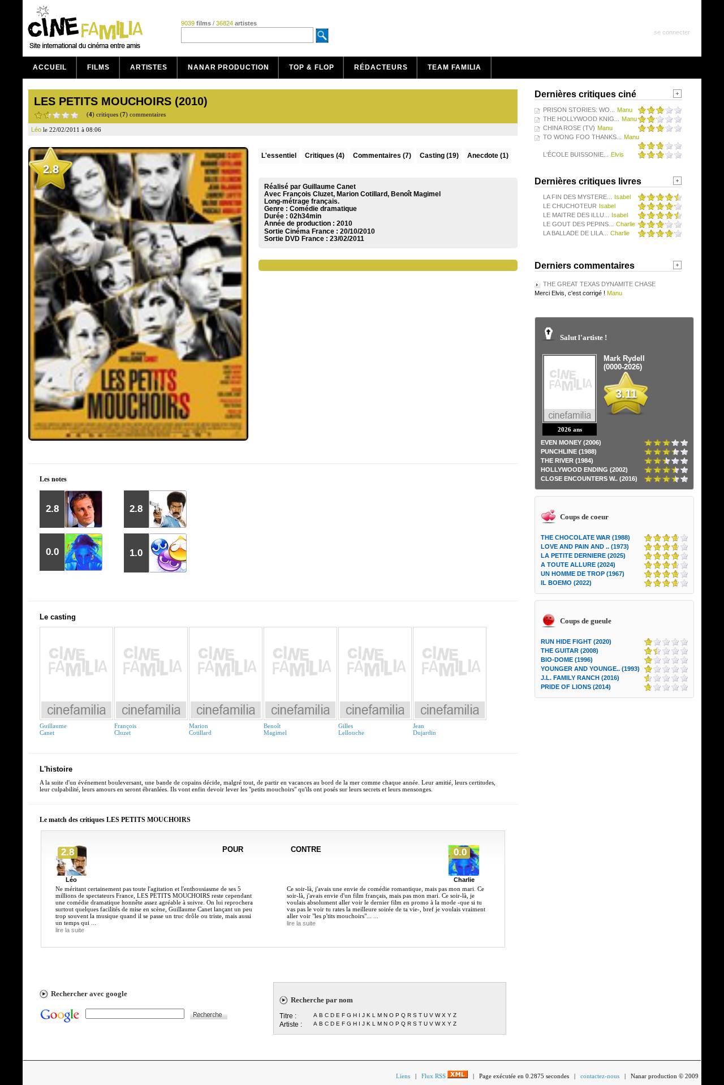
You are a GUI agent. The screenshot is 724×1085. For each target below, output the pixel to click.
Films (98, 67)
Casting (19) (439, 156)
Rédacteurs (380, 67)
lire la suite (69, 930)
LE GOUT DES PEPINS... (578, 224)
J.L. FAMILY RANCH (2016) (580, 677)
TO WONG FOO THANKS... (582, 137)
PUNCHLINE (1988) (569, 451)
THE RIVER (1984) (567, 460)
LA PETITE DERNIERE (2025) (583, 555)
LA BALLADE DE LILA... (575, 233)
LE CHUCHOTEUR (570, 206)
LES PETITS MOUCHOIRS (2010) (121, 101)
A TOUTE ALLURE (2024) (578, 564)
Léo (71, 879)
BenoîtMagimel (275, 729)
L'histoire (56, 769)
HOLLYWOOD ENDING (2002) (584, 469)
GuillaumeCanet (53, 729)
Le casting (58, 617)
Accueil (50, 67)
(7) (382, 156)
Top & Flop (311, 67)
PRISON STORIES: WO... (579, 109)
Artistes (148, 67)
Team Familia (454, 67)
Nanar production (228, 67)
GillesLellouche (351, 729)
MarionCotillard (200, 729)
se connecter (672, 32)
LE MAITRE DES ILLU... (576, 215)
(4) (324, 156)
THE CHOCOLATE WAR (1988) (585, 537)
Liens (403, 1076)
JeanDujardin (424, 729)
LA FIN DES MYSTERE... (577, 196)
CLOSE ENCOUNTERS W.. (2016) (589, 478)
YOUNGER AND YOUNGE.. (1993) (590, 668)
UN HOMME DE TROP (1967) (582, 573)
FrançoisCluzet (125, 729)
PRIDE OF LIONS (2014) (576, 686)
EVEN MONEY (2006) (571, 442)
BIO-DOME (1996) (567, 659)
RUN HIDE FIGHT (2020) (576, 641)
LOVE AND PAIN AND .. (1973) (585, 546)
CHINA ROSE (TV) (569, 127)
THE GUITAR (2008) (569, 650)
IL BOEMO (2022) (566, 582)
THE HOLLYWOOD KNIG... (581, 118)
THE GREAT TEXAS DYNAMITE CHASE (599, 284)
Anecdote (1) (487, 156)
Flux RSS (434, 1076)
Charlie (464, 879)
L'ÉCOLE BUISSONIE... (576, 154)
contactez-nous (599, 1076)
